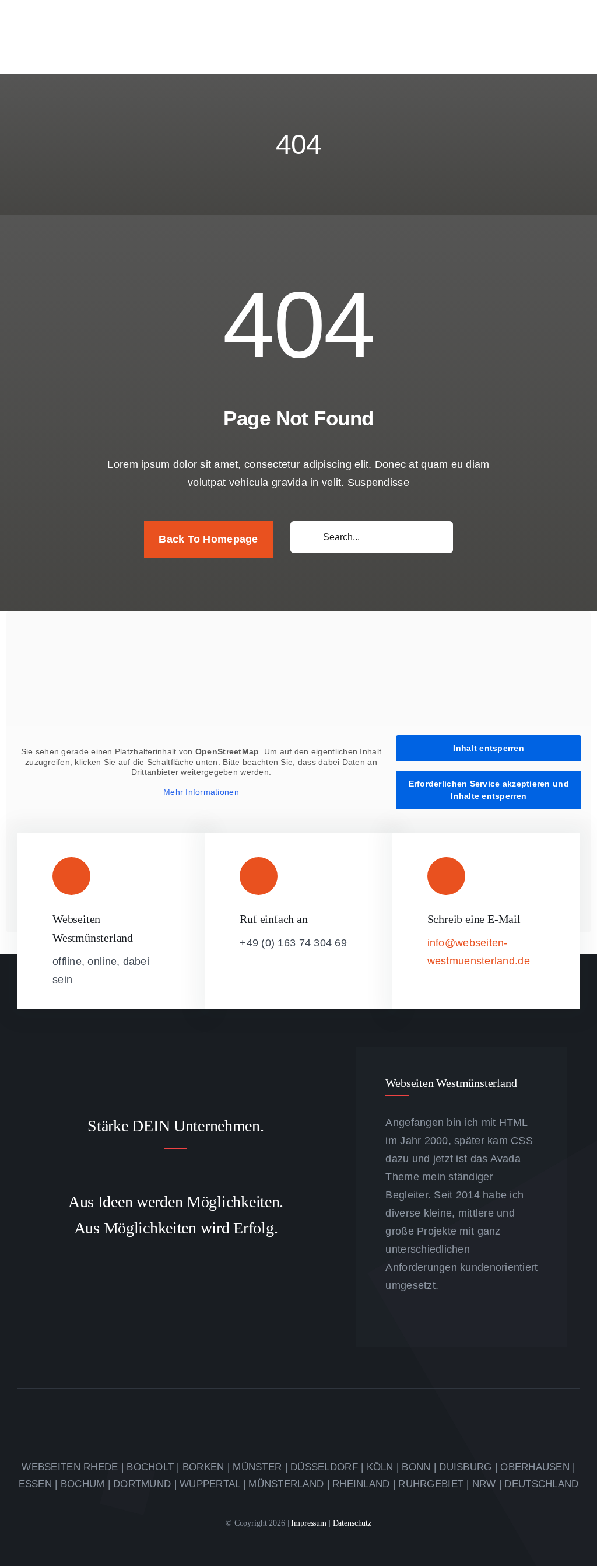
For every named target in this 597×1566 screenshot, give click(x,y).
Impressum (310, 1523)
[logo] (104, 20)
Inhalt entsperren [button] (488, 748)
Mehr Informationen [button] (201, 791)
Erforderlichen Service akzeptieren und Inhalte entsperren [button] (489, 790)
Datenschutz (352, 1523)
